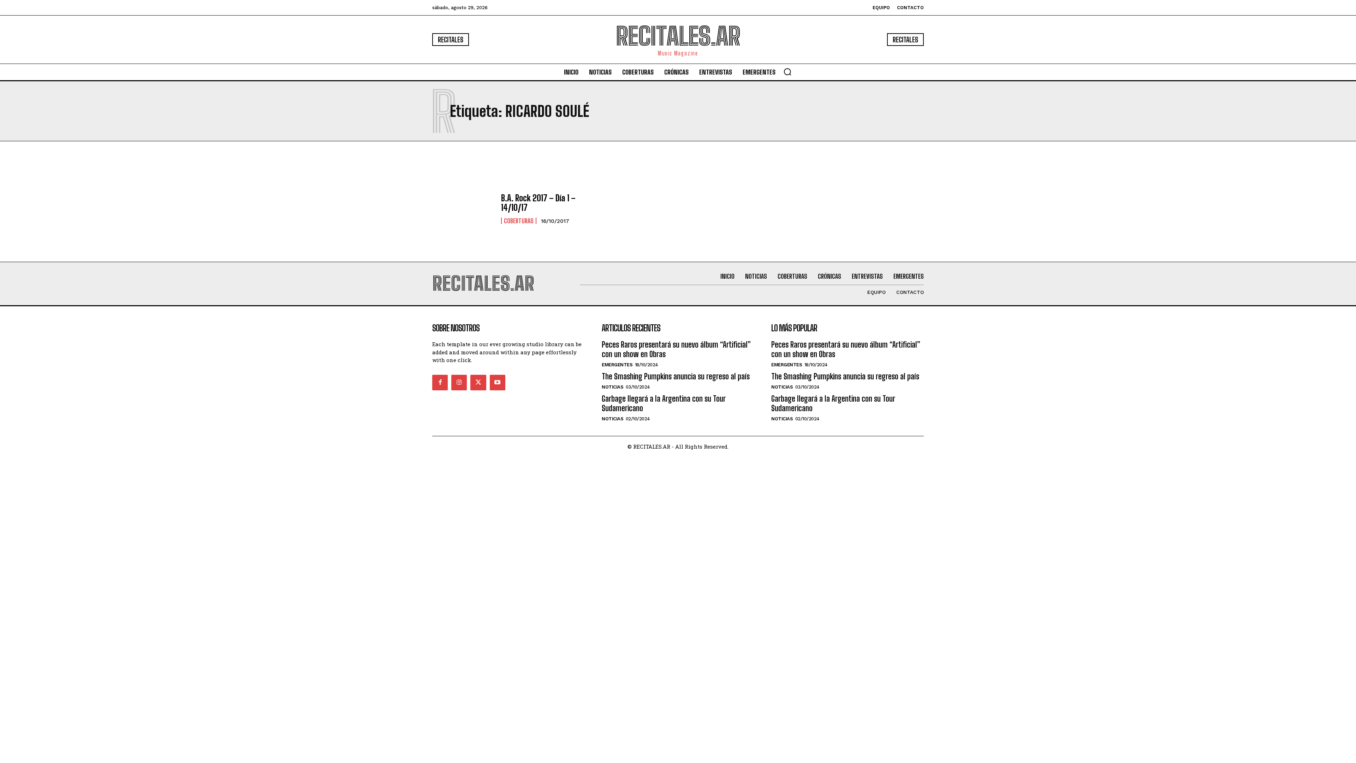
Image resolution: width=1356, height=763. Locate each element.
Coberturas (519, 221)
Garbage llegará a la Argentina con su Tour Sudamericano (664, 403)
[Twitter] (478, 382)
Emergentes (617, 364)
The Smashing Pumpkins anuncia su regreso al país (676, 376)
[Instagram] (459, 382)
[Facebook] (440, 382)
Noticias (612, 387)
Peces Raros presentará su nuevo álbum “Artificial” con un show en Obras (676, 349)
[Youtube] (497, 382)
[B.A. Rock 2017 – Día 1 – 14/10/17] (463, 208)
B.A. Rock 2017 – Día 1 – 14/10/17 (538, 202)
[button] (787, 71)
